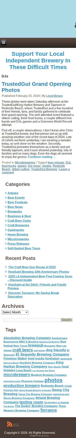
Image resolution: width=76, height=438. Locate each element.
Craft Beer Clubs (19, 220)
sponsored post (61, 394)
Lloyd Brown (54, 95)
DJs (68, 162)
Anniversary (59, 338)
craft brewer (39, 350)
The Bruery (9, 406)
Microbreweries (25, 162)
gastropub (66, 358)
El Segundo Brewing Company (42, 354)
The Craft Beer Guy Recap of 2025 (32, 267)
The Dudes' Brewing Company (36, 406)
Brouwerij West (53, 345)
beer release (56, 162)
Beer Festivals (17, 202)
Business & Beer (19, 216)
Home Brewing (18, 234)
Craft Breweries (18, 225)
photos (46, 165)
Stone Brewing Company (19, 398)
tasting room (31, 402)
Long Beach (24, 370)
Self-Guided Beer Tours (24, 248)
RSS (16, 424)
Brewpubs (15, 211)
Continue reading (42, 156)
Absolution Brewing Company (27, 338)
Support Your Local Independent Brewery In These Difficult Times (38, 60)
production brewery (22, 385)
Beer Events (16, 197)
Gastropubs (16, 230)
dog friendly (56, 350)
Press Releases (18, 243)
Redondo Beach (52, 385)
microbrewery (17, 374)
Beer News (15, 207)
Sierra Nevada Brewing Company (35, 390)
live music (34, 165)
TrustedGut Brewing (44, 169)
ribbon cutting (21, 169)
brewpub (36, 345)
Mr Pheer (45, 436)
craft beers (22, 350)
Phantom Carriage (32, 381)
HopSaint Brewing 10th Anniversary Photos (38, 271)
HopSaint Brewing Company (37, 362)
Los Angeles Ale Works (43, 370)
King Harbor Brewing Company (34, 364)
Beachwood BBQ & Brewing (21, 341)
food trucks (9, 165)
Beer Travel (20, 345)
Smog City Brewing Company (35, 394)
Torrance (48, 410)
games (22, 165)
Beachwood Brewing (49, 342)
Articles (13, 193)
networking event (12, 381)
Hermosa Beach (11, 363)
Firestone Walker (15, 358)
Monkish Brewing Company (49, 374)
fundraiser (52, 358)
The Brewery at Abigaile (56, 402)
